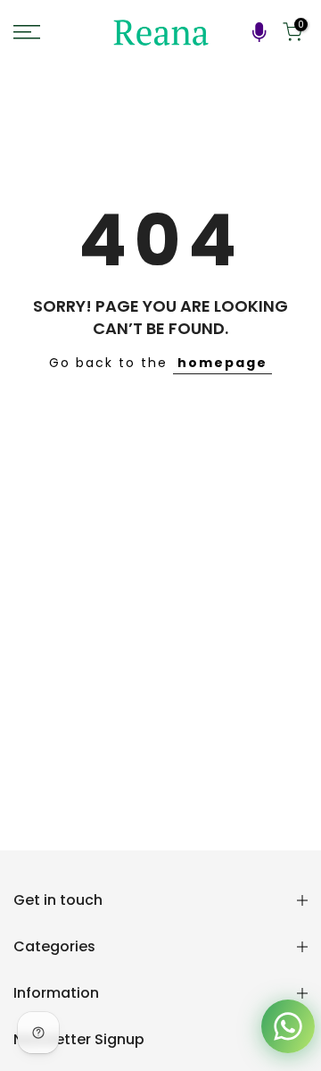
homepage (222, 363)
